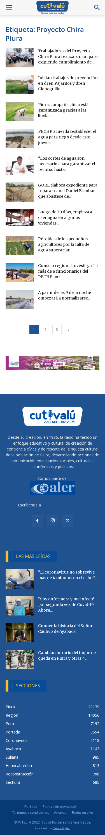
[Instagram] (52, 520)
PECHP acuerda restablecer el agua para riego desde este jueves (67, 137)
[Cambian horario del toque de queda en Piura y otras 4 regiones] (20, 659)
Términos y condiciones (30, 812)
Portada (30, 806)
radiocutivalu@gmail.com (64, 505)
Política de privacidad (59, 806)
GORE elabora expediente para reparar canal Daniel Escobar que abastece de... (67, 191)
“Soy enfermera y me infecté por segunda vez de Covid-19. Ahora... (66, 604)
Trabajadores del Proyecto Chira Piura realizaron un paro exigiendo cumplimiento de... (68, 56)
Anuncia (60, 812)
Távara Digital (61, 828)
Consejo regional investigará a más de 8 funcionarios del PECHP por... (68, 271)
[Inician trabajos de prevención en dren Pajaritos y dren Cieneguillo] (20, 84)
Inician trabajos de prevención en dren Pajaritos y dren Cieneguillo (68, 83)
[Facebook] (37, 521)
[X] (67, 521)
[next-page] (68, 329)
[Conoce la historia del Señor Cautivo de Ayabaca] (20, 632)
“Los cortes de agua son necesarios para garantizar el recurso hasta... (66, 164)
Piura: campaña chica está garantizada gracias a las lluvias (63, 110)
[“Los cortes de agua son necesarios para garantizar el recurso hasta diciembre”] (20, 165)
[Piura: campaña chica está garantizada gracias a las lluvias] (20, 111)
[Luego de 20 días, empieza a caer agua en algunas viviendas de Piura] (20, 217)
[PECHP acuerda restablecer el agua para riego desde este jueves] (20, 138)
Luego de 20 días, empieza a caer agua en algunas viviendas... (65, 217)
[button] (9, 7)
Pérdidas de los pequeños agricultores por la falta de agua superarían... (63, 244)
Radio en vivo (82, 812)
